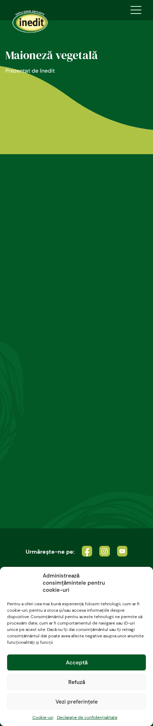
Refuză (76, 682)
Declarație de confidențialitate (87, 717)
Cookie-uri (42, 717)
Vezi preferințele (77, 701)
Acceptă (77, 662)
